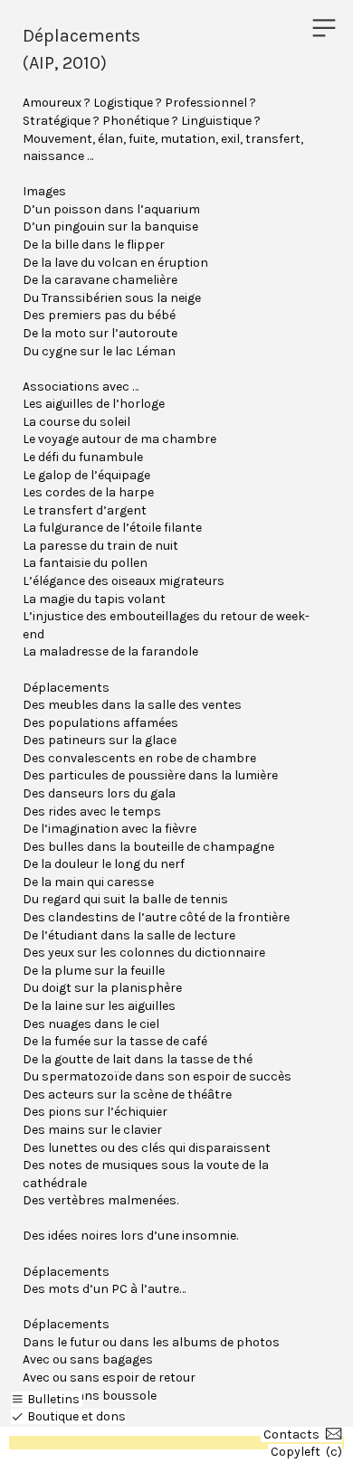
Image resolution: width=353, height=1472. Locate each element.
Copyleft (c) (306, 1451)
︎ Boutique (45, 1416)
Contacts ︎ (302, 1434)
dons (111, 1416)
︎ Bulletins (45, 1399)
